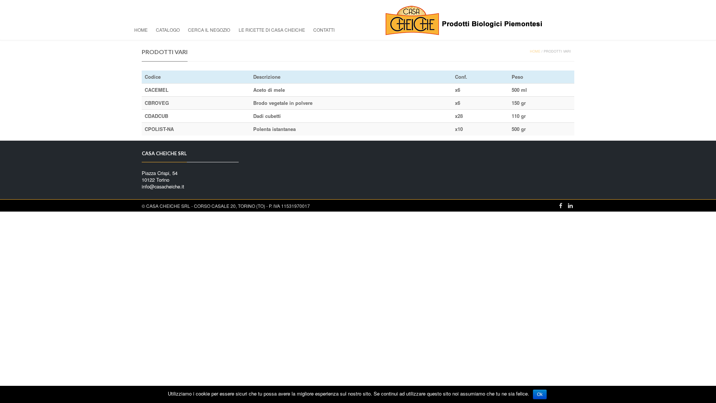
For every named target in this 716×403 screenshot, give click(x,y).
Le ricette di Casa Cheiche (272, 29)
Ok (540, 394)
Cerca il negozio (209, 29)
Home (141, 29)
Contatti (324, 29)
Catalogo (168, 29)
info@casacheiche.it (163, 186)
